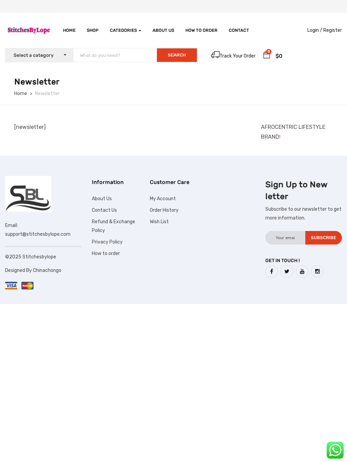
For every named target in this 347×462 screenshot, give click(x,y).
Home (69, 30)
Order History (164, 210)
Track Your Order (238, 56)
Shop (93, 30)
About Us (163, 30)
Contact (239, 30)
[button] (267, 56)
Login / (314, 30)
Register (332, 30)
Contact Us (104, 210)
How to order (201, 30)
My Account (163, 199)
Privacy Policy (107, 242)
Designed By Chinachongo (33, 270)
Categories (124, 30)
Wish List (159, 222)
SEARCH (177, 54)
